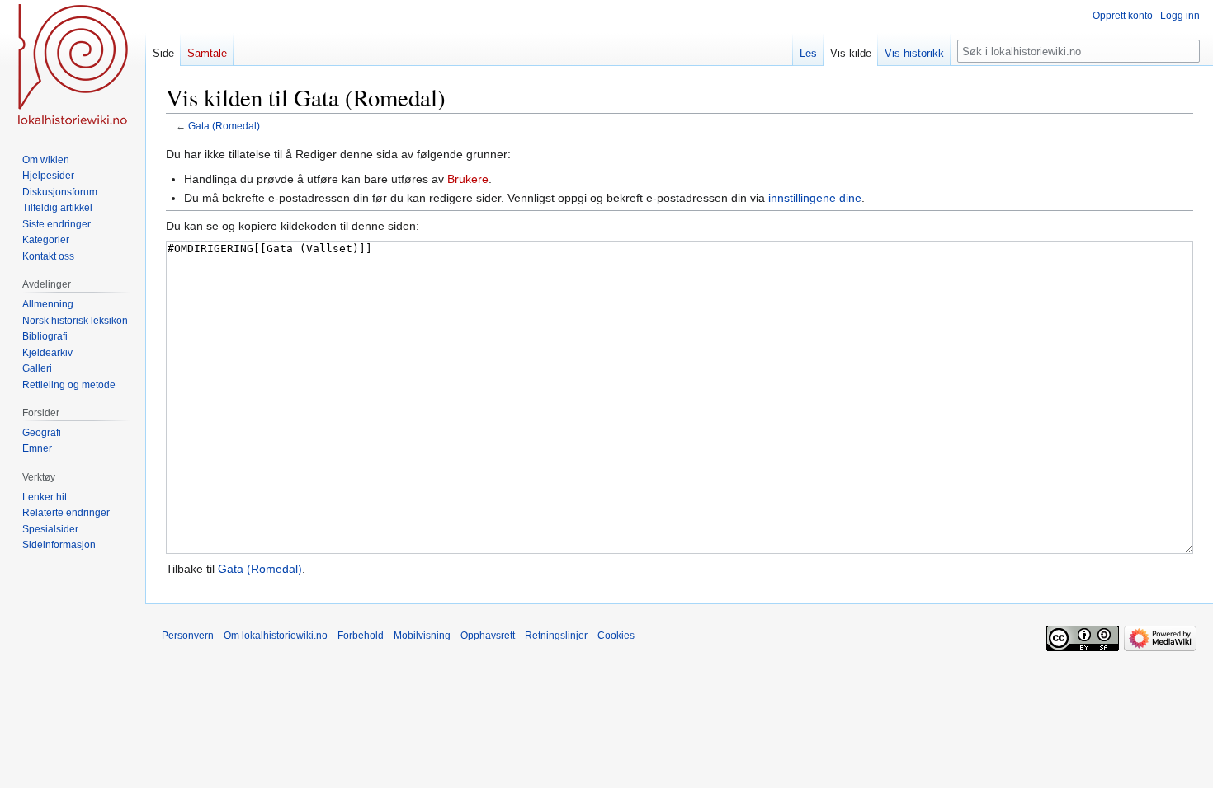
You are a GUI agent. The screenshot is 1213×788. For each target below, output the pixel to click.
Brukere (468, 178)
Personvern (188, 635)
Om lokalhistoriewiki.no (276, 635)
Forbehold (360, 635)
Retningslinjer (556, 635)
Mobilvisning (422, 635)
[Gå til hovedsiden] (73, 66)
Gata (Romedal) (224, 125)
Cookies (616, 635)
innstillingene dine (814, 197)
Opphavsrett (487, 635)
